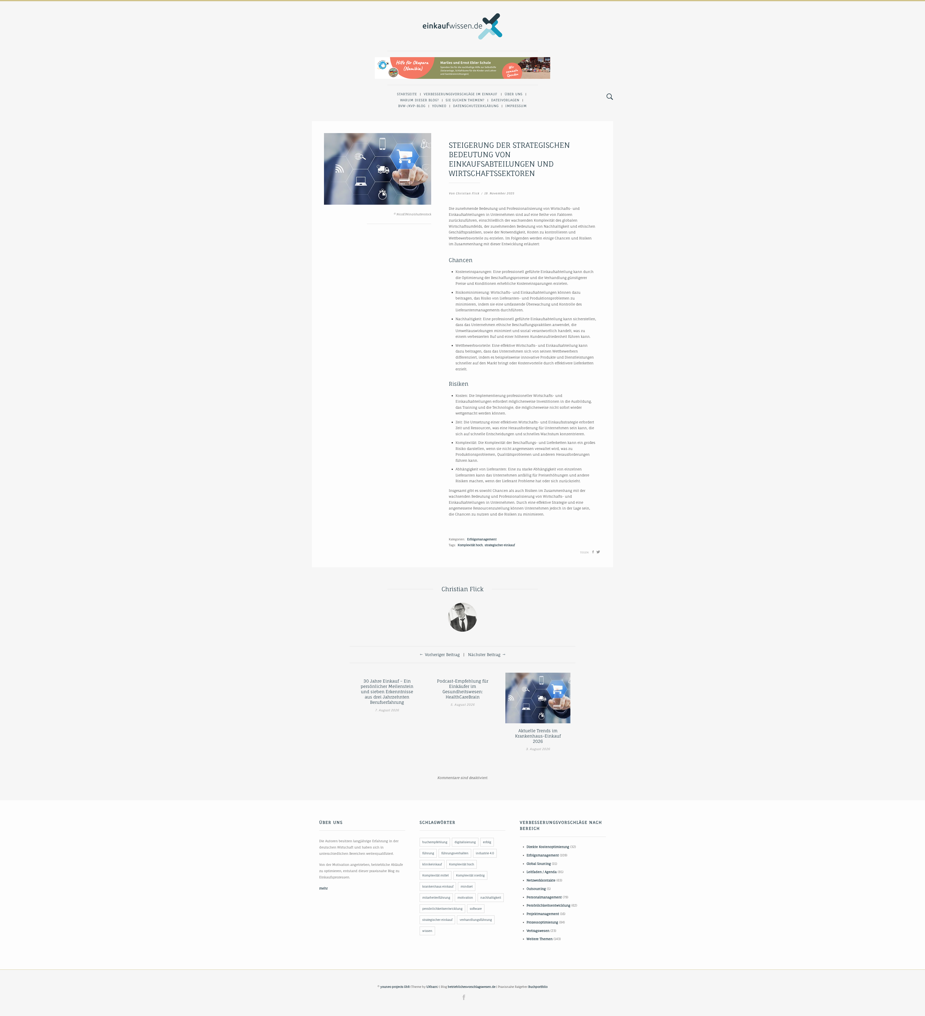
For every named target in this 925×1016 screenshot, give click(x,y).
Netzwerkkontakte (541, 880)
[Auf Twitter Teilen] (598, 551)
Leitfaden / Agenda (542, 872)
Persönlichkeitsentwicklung (548, 905)
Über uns (513, 94)
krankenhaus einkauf (437, 886)
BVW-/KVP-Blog (411, 106)
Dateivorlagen (505, 100)
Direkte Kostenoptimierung (548, 847)
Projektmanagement (543, 914)
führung (428, 853)
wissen (427, 931)
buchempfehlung (434, 842)
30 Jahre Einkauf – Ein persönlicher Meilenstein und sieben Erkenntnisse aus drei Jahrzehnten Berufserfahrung (387, 691)
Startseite (407, 94)
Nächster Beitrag (484, 654)
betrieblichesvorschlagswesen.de (472, 987)
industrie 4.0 (485, 853)
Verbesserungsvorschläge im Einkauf (460, 94)
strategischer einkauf (500, 545)
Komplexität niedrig (470, 875)
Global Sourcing (539, 864)
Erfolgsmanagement (481, 539)
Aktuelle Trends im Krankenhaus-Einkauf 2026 (538, 736)
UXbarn (431, 987)
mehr (323, 888)
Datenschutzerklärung (476, 106)
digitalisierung (465, 842)
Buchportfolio (538, 987)
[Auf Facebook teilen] (593, 551)
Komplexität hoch (470, 545)
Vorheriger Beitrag (442, 654)
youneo (439, 106)
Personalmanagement (544, 897)
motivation (465, 897)
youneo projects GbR (395, 987)
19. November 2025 (499, 193)
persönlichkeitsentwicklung (442, 908)
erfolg (487, 842)
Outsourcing (536, 889)
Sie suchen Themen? (465, 100)
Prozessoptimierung (542, 922)
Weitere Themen (540, 939)
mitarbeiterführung (436, 897)
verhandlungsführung (476, 919)
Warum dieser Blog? (419, 100)
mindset (467, 886)
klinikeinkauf (432, 864)
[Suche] (610, 97)
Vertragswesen (538, 931)
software (476, 908)
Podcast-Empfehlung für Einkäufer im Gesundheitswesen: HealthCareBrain (462, 688)
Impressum (516, 106)
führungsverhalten (455, 853)
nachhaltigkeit (490, 897)
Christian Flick (467, 193)
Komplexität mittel (435, 875)
